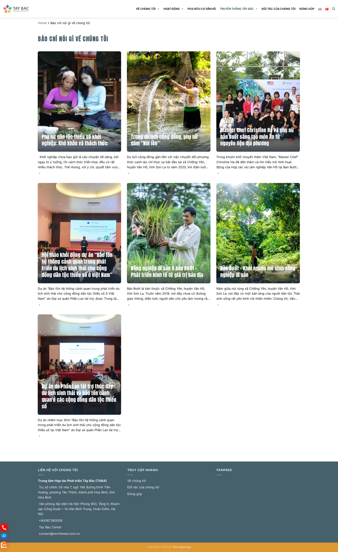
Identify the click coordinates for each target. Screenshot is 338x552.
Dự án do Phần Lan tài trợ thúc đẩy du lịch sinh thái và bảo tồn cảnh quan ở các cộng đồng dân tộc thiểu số (79, 396)
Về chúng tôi (146, 8)
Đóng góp (306, 8)
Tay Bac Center (50, 527)
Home (42, 23)
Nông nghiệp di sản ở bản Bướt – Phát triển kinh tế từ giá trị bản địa (167, 271)
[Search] (333, 9)
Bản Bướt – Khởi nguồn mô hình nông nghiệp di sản (257, 271)
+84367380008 (50, 520)
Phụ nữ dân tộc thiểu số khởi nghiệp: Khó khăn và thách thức (75, 140)
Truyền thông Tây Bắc (237, 8)
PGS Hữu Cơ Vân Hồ (202, 8)
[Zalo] (4, 545)
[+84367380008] (4, 527)
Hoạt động (172, 8)
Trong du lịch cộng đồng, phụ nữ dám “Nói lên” (164, 140)
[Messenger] (4, 536)
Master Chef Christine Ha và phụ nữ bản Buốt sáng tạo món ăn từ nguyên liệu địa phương (257, 137)
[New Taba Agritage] (27, 9)
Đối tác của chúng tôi (279, 8)
